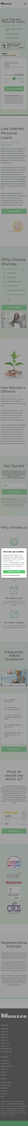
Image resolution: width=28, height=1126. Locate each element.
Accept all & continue (14, 571)
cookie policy (7, 568)
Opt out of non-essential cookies (11, 575)
